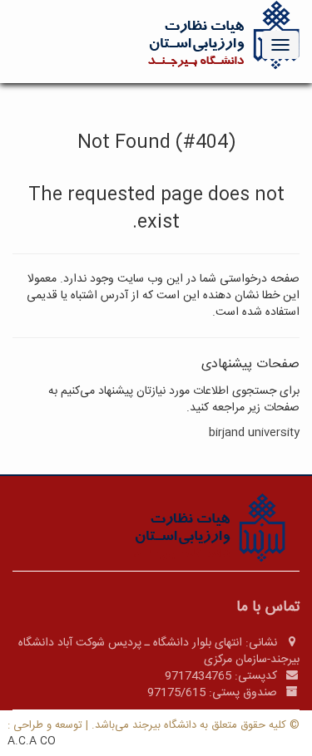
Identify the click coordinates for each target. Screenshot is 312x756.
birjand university (254, 433)
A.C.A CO (31, 741)
